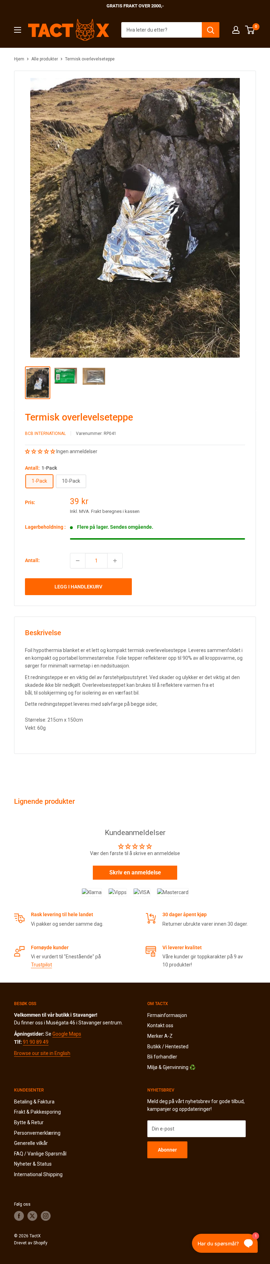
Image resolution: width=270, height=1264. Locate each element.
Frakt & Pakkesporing (37, 1112)
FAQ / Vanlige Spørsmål (40, 1154)
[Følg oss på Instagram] (46, 1216)
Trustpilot (41, 964)
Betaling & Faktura (34, 1102)
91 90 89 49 (36, 1042)
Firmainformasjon (167, 1015)
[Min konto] (235, 30)
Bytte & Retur (29, 1122)
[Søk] (210, 30)
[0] (250, 30)
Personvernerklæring (37, 1133)
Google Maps (66, 1034)
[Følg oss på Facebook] (19, 1216)
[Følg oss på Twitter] (32, 1216)
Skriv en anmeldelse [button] (135, 872)
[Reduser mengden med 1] (77, 560)
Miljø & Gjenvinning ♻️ (171, 1067)
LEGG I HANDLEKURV (78, 586)
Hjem (19, 59)
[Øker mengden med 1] (115, 560)
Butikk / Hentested (167, 1046)
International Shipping (38, 1174)
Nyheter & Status (33, 1164)
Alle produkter (44, 59)
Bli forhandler (162, 1057)
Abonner (167, 1150)
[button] (40, 451)
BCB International (45, 433)
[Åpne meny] (17, 30)
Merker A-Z (160, 1036)
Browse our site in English (42, 1053)
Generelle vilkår (31, 1143)
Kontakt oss (160, 1025)
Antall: (32, 560)
